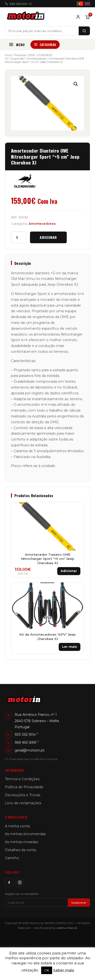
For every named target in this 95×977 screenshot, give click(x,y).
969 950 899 (25, 742)
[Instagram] (20, 882)
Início (8, 55)
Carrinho (12, 858)
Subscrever (78, 902)
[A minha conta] (78, 16)
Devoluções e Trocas (22, 795)
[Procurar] (84, 30)
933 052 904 (21, 4)
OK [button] (46, 970)
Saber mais (63, 970)
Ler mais (69, 646)
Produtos (20, 55)
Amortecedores (36, 58)
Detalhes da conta (20, 850)
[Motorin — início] (27, 17)
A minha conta (17, 826)
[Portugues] (80, 4)
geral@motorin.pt (30, 750)
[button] (75, 84)
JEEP (31, 55)
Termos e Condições (22, 779)
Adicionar (48, 237)
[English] (87, 4)
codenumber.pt (66, 928)
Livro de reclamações (23, 803)
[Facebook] (9, 882)
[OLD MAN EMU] (24, 181)
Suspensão (17, 58)
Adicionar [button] (69, 571)
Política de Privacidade (24, 787)
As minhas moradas (21, 842)
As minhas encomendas (25, 834)
